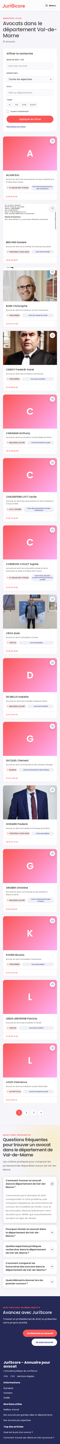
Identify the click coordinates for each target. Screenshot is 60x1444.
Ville (9, 86)
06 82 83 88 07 (12, 260)
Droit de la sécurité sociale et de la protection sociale (42, 578)
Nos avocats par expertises (17, 1420)
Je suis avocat (44, 1342)
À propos (8, 1388)
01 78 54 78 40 (12, 1036)
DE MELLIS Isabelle (17, 697)
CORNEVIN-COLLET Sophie (22, 564)
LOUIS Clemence (16, 1082)
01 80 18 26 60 (11, 196)
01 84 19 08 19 (11, 909)
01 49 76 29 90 (12, 587)
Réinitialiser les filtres (16, 126)
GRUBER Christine (17, 887)
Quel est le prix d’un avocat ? (18, 1432)
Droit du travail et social (38, 315)
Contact (7, 1392)
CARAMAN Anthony (18, 433)
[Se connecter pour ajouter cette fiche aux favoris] (52, 141)
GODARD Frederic (17, 824)
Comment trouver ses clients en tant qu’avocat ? (28, 1437)
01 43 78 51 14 (11, 1100)
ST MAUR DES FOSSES (19, 187)
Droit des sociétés (38, 379)
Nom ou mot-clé (15, 59)
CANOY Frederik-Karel (20, 369)
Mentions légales (25, 1376)
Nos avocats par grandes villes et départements (27, 1414)
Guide (6, 1397)
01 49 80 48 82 (12, 651)
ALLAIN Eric (12, 175)
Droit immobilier (36, 643)
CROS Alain (13, 633)
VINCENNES (14, 315)
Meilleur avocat (11, 1409)
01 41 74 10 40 (11, 973)
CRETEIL (12, 642)
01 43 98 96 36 (12, 387)
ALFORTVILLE (15, 1091)
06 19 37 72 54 (12, 842)
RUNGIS (12, 770)
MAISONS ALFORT (17, 442)
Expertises (12, 73)
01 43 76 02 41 (12, 714)
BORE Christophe (16, 306)
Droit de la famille (43, 252)
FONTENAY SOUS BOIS (19, 252)
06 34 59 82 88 (12, 451)
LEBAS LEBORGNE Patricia (21, 1018)
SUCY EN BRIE (15, 509)
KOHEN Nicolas (15, 955)
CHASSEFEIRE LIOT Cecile (21, 497)
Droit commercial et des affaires (36, 770)
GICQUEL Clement (17, 760)
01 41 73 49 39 (11, 778)
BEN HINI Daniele (16, 242)
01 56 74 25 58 (12, 518)
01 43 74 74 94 (12, 324)
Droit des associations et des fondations (42, 188)
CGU (5, 1376)
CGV (12, 1376)
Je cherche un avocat (40, 1333)
